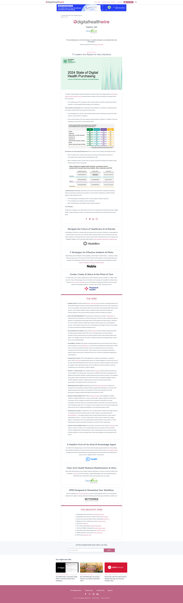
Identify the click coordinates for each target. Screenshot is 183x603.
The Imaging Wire (75, 590)
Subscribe (129, 2)
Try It (109, 550)
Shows (113, 2)
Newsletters (106, 2)
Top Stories (97, 2)
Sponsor (119, 2)
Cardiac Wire (89, 590)
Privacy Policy (95, 598)
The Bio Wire (100, 590)
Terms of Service (105, 598)
